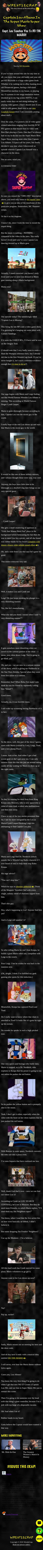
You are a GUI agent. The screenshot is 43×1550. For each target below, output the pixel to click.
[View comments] (39, 1523)
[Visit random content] (39, 1530)
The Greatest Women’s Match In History (31, 1454)
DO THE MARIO (15, 1358)
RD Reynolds (24, 66)
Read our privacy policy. (21, 1544)
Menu (39, 1538)
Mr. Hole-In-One (9, 1452)
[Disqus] (21, 1498)
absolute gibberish (23, 886)
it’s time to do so (18, 364)
